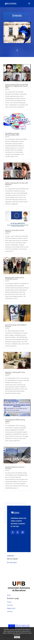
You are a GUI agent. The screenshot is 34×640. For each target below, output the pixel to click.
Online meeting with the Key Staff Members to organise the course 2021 (16, 86)
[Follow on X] (17, 532)
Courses (10, 605)
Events (7, 89)
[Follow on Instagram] (22, 532)
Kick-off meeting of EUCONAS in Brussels (16, 325)
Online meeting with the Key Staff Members (16, 183)
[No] (32, 633)
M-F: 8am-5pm (12, 562)
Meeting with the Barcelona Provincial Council (14, 278)
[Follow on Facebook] (13, 532)
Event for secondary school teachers (14, 231)
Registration (11, 608)
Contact (9, 611)
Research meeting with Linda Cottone (15, 373)
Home (9, 602)
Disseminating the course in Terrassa (14, 467)
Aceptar (17, 637)
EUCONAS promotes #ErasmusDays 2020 (12, 134)
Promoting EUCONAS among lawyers (15, 420)
